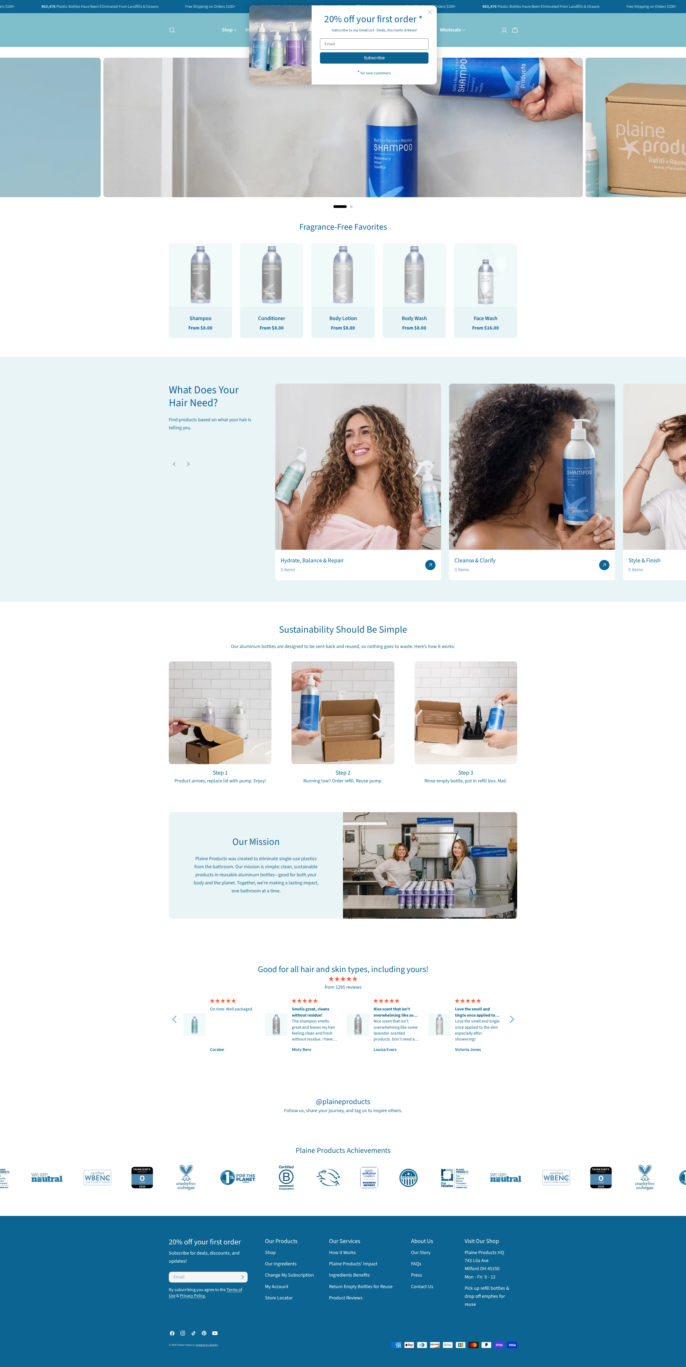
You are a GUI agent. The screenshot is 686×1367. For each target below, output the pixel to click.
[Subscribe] (242, 1277)
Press (416, 1275)
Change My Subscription (289, 1275)
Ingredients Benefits (349, 1275)
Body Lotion (343, 318)
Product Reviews (346, 1298)
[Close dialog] (430, 12)
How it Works (342, 1252)
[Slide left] (174, 464)
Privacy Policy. (193, 1295)
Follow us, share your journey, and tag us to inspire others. (343, 1110)
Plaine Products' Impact (353, 1263)
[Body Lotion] (343, 275)
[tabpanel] (343, 290)
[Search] (170, 30)
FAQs (416, 1263)
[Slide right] (188, 464)
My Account (276, 1286)
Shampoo (200, 318)
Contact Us (422, 1286)
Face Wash (485, 318)
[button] (175, 1019)
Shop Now (477, 144)
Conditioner (271, 318)
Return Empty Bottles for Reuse (361, 1286)
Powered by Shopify (207, 1345)
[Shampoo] (200, 275)
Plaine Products (186, 1345)
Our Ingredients (281, 1263)
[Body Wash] (414, 275)
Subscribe (374, 58)
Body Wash (414, 318)
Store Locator (279, 1298)
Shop (270, 1252)
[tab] (343, 227)
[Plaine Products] (43, 1178)
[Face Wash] (485, 275)
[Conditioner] (271, 275)
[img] (343, 979)
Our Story (420, 1252)
